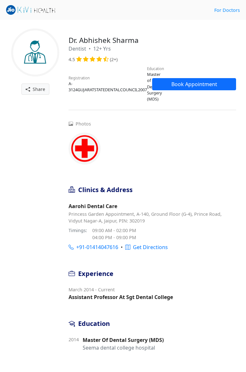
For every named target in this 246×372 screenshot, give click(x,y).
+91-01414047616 (96, 247)
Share (37, 89)
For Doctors (227, 10)
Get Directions (149, 247)
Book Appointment (194, 84)
